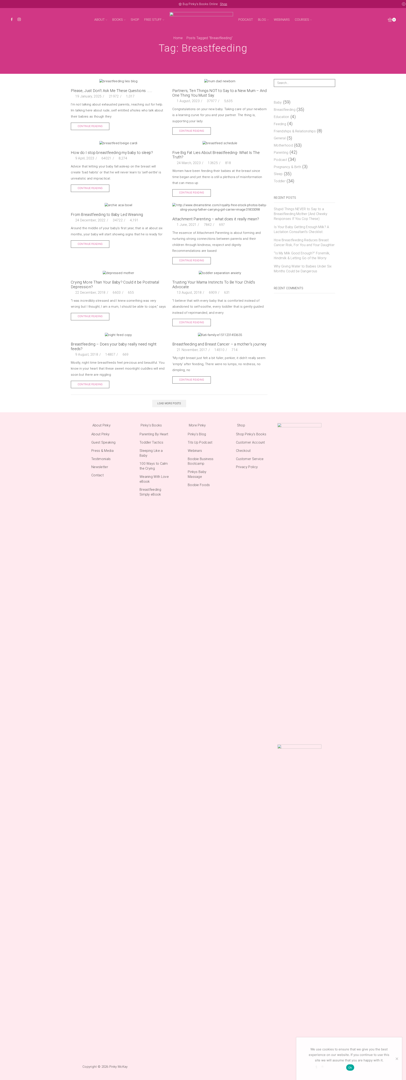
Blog (262, 20)
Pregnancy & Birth (287, 167)
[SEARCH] (331, 83)
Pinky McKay (118, 1067)
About (99, 20)
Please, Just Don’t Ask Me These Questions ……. (111, 90)
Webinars (282, 20)
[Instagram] (19, 20)
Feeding (280, 124)
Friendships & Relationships (295, 131)
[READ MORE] (220, 210)
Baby (278, 102)
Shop (223, 4)
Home (178, 38)
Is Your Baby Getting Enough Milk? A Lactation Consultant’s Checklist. (301, 229)
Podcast (245, 20)
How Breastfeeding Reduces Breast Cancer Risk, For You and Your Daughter (304, 242)
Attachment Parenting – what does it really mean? (215, 219)
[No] (397, 1059)
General (280, 138)
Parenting (281, 153)
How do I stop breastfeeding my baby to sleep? (112, 152)
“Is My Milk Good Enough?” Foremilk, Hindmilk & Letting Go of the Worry (302, 255)
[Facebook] (11, 20)
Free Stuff (153, 20)
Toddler (279, 181)
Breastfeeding (284, 110)
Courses (302, 20)
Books (117, 20)
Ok (350, 1067)
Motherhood (283, 145)
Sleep (278, 174)
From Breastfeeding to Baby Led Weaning (107, 214)
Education (281, 117)
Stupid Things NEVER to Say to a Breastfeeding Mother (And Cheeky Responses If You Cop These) (301, 214)
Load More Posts (169, 403)
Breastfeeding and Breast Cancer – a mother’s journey (219, 344)
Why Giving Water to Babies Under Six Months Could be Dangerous (303, 268)
